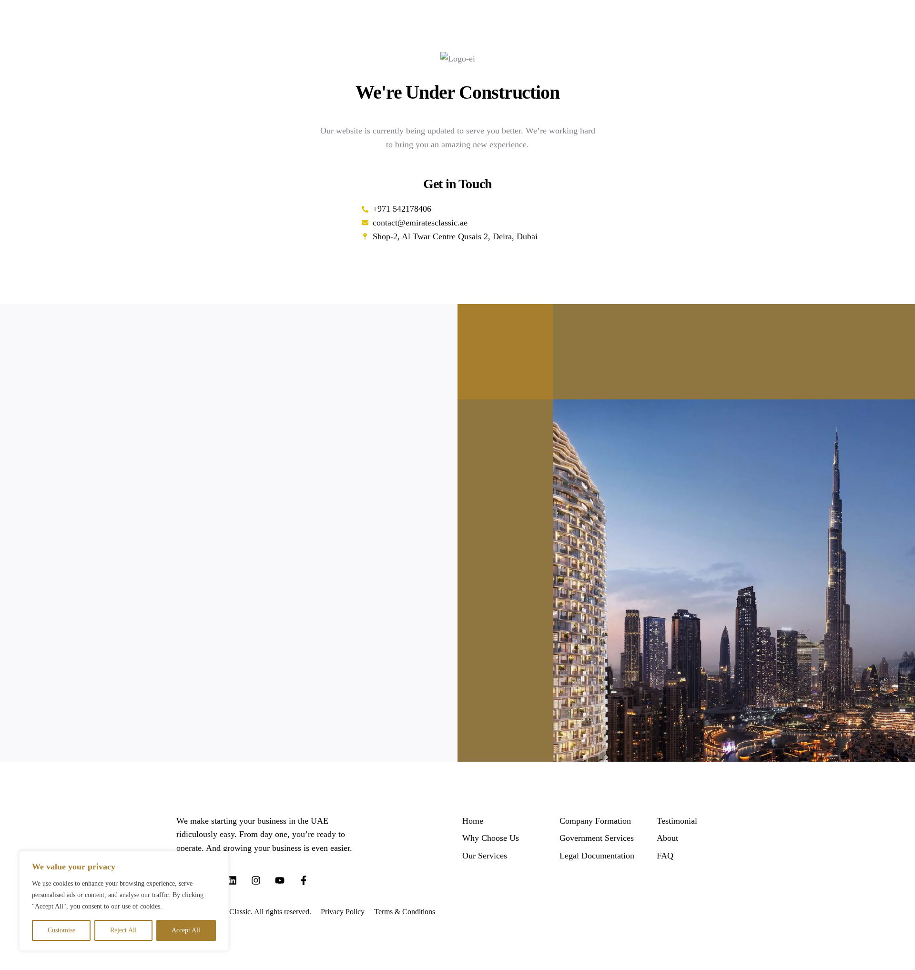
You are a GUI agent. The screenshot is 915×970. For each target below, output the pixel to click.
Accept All (186, 930)
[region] (124, 901)
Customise (61, 930)
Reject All (123, 930)
